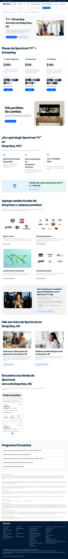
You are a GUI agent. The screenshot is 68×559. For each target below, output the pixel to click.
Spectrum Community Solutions (8, 536)
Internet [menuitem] (20, 4)
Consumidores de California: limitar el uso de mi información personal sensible (43, 550)
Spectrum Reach (5, 535)
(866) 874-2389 (8, 416)
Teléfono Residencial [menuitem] (36, 4)
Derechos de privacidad (17, 549)
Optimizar (47, 536)
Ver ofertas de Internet (8, 364)
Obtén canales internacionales (9, 278)
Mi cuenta (59, 0)
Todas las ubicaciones (5, 12)
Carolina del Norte (14, 12)
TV (16, 531)
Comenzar (8, 89)
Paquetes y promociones (20, 528)
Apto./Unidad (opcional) (32, 7)
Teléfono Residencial (19, 533)
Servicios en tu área (32, 541)
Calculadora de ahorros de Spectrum (35, 535)
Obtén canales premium (40, 278)
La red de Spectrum (32, 545)
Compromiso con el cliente (7, 530)
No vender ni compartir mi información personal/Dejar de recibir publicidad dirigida (16, 550)
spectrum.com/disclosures (13, 483)
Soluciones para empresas (7, 533)
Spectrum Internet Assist (20, 536)
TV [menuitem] (25, 4)
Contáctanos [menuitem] (49, 4)
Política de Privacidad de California (32, 549)
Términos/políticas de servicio (8, 549)
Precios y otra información (8, 86)
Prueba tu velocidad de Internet (34, 533)
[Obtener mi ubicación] (21, 402)
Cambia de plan (48, 538)
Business (10, 0)
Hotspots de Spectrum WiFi (33, 530)
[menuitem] (5, 1)
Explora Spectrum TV (34, 189)
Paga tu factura (48, 531)
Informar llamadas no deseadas (51, 543)
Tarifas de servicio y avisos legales (51, 539)
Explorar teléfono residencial (42, 364)
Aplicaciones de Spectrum (33, 528)
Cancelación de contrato (33, 536)
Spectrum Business (6, 538)
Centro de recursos (32, 531)
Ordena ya (56, 4)
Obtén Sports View (7, 243)
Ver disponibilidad (46, 7)
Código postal (39, 6)
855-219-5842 (62, 4)
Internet (17, 530)
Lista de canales (32, 538)
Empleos (4, 531)
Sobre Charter (5, 528)
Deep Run (20, 12)
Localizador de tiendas (49, 535)
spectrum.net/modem (51, 506)
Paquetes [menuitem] (14, 4)
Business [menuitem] (43, 4)
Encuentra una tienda (52, 0)
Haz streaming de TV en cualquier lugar (45, 311)
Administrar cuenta (49, 530)
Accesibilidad (24, 549)
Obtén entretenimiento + (41, 243)
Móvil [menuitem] (28, 4)
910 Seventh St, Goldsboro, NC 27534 (11, 414)
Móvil (17, 535)
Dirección (19, 6)
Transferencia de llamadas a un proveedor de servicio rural (55, 541)
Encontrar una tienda (23, 37)
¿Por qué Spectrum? (32, 539)
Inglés (64, 0)
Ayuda (47, 533)
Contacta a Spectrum (49, 528)
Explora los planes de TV (11, 37)
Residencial (5, 0)
